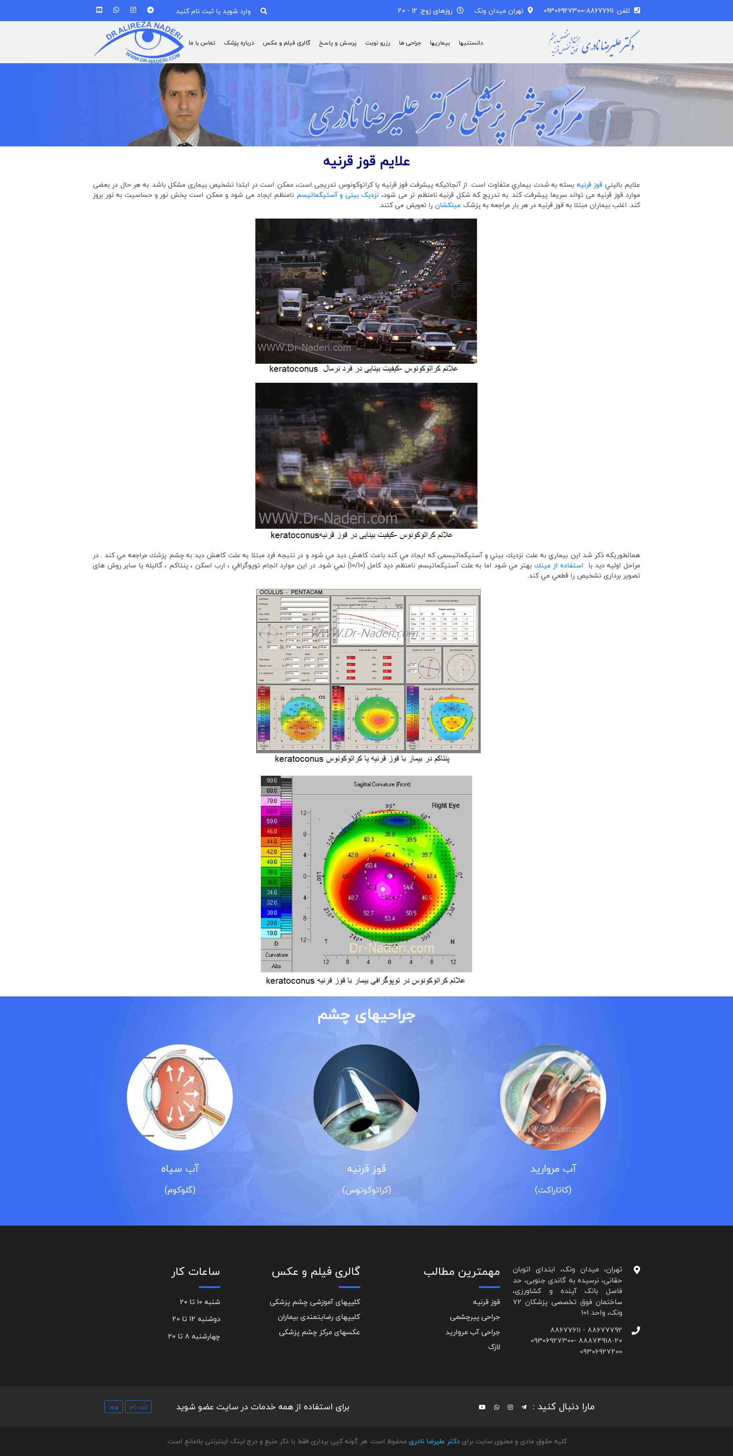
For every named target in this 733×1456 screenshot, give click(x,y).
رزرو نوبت (377, 42)
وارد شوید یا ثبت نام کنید (213, 11)
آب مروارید (553, 1168)
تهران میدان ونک (498, 11)
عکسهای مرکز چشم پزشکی (319, 1332)
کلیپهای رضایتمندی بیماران (319, 1316)
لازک (494, 1347)
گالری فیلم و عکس (287, 42)
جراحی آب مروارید (472, 1332)
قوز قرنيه (591, 185)
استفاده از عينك (559, 565)
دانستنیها (471, 42)
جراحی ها (410, 42)
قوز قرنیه (366, 1168)
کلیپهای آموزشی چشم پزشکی (315, 1302)
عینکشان (448, 205)
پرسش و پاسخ (338, 42)
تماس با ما (201, 42)
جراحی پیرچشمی (475, 1316)
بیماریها (440, 42)
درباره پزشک (239, 42)
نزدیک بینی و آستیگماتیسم (336, 195)
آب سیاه (180, 1168)
